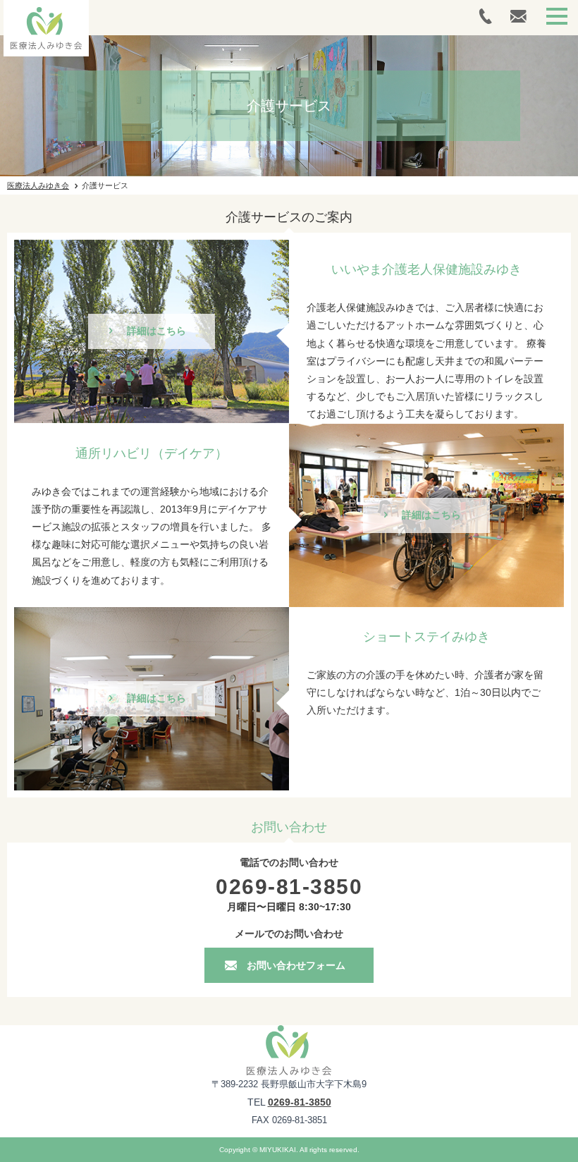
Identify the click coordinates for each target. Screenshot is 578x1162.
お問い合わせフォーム (296, 965)
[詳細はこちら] (151, 245)
